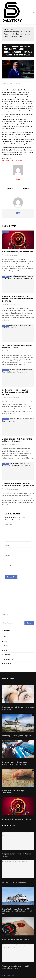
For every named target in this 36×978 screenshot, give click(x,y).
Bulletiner (7, 637)
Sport (6, 232)
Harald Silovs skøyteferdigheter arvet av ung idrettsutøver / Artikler (17, 346)
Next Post (26, 188)
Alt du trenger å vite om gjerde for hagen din (16, 736)
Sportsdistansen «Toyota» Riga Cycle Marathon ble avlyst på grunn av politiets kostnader (16, 392)
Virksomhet (7, 663)
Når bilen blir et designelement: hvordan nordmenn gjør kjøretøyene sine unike (15, 763)
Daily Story (10, 976)
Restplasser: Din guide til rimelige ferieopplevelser (13, 792)
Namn (7, 545)
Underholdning (8, 659)
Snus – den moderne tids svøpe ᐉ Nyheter (15, 939)
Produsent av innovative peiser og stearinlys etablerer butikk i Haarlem (16, 967)
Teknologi (7, 654)
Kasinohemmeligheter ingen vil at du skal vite (17, 251)
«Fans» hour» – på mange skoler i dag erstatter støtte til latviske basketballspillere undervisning (17, 298)
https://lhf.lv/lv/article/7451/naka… (12, 161)
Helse (5, 641)
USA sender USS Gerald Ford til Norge (14, 882)
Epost (7, 556)
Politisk (6, 646)
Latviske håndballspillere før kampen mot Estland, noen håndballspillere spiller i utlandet (18, 484)
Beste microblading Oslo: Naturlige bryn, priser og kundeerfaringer (18, 708)
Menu (33, 12)
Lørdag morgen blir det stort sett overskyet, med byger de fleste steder (17, 440)
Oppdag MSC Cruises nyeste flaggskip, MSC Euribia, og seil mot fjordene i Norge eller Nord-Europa (17, 911)
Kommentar (9, 524)
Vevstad (8, 566)
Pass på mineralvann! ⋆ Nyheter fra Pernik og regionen (16, 855)
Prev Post (10, 188)
